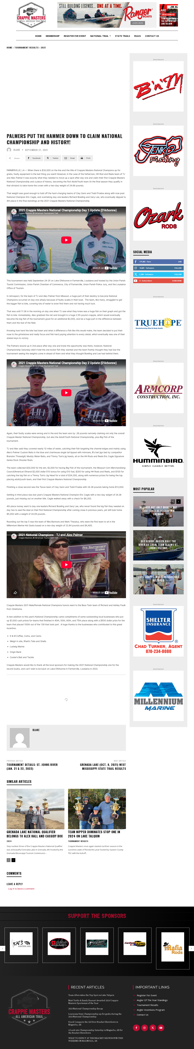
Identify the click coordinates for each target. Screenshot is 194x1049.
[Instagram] (144, 1027)
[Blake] (10, 150)
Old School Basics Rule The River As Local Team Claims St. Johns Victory (158, 545)
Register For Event (147, 995)
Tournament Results (27, 47)
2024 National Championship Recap (85, 1008)
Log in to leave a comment (21, 888)
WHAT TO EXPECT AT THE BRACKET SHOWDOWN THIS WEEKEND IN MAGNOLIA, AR (95, 1039)
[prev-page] (8, 860)
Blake (16, 150)
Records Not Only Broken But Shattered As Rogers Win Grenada (158, 511)
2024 (9, 841)
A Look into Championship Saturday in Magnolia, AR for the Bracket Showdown (95, 1031)
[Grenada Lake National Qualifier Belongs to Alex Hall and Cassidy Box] (35, 809)
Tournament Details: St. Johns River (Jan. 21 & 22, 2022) (32, 766)
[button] (2, 948)
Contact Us (142, 1014)
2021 (43, 47)
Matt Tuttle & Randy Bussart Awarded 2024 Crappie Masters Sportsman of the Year (93, 1002)
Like (180, 261)
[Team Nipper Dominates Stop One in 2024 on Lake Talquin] (97, 809)
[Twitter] (152, 1027)
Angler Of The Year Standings (152, 1000)
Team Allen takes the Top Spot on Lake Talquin (168, 21)
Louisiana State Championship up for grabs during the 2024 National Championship (95, 1015)
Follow (178, 268)
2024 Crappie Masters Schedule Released (158, 578)
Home (9, 47)
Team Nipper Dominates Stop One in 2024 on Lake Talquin (94, 834)
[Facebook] (136, 1027)
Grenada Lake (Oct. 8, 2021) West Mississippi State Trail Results (103, 766)
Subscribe (177, 281)
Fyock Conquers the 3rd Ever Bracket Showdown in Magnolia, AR (93, 1023)
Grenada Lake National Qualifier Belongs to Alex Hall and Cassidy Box (35, 834)
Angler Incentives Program (151, 1009)
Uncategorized (168, 14)
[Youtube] (161, 1027)
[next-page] (13, 860)
